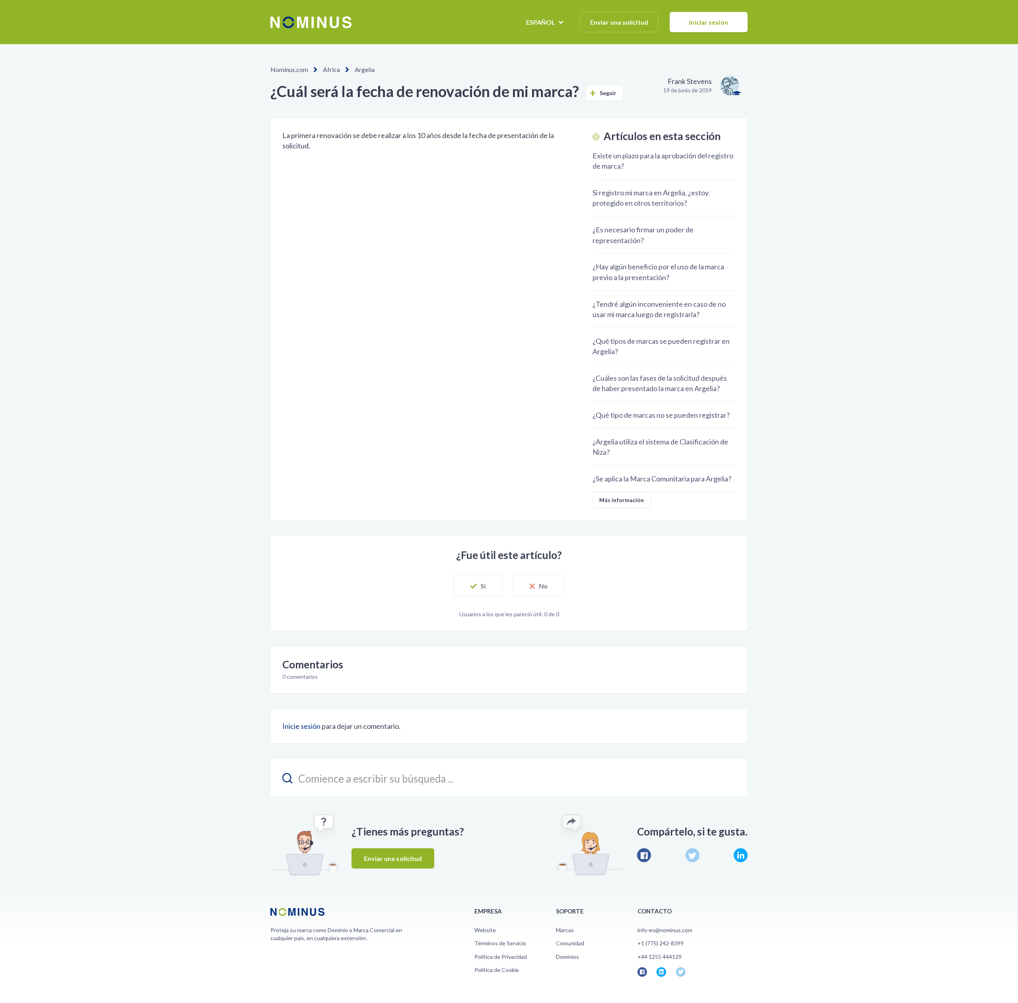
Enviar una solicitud (619, 22)
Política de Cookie (496, 969)
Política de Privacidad (500, 956)
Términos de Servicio (500, 943)
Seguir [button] (608, 93)
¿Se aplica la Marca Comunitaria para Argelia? (662, 478)
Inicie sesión (301, 726)
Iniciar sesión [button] (708, 22)
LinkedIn (741, 855)
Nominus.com (289, 69)
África (331, 69)
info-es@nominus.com (664, 930)
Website (485, 930)
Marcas (565, 930)
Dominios (567, 956)
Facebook (644, 855)
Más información (621, 500)
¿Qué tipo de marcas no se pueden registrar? (661, 415)
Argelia (365, 69)
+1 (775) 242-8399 (660, 943)
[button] (478, 585)
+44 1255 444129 (659, 956)
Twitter (692, 855)
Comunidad (570, 943)
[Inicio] (311, 22)
